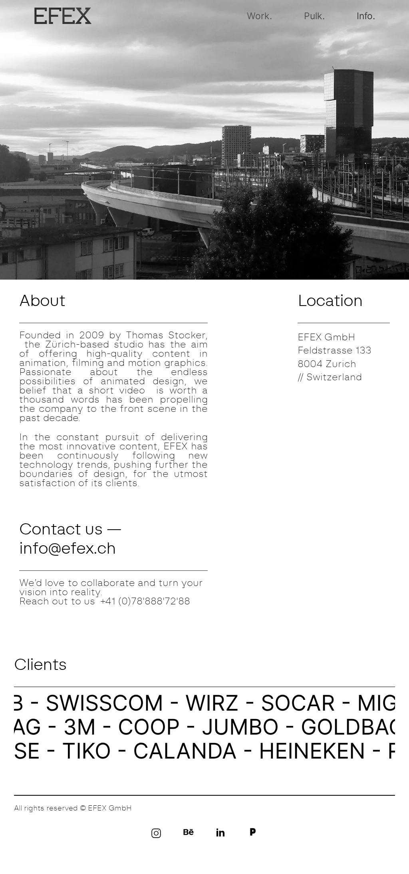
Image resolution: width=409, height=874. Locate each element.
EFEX (63, 16)
